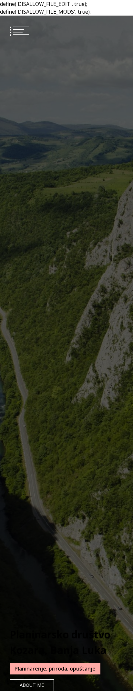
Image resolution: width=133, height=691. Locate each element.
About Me (32, 685)
